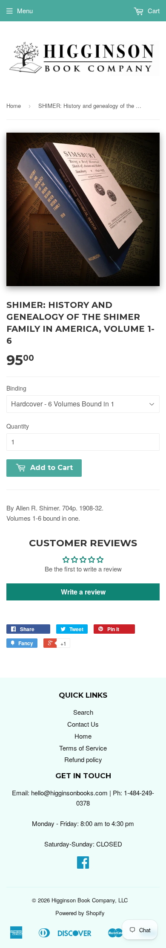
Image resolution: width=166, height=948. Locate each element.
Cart (153, 10)
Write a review (83, 592)
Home (13, 105)
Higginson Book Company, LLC (90, 900)
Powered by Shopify (80, 913)
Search (83, 711)
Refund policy (83, 759)
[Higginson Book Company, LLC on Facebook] (83, 864)
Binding (16, 388)
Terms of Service (83, 747)
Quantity (17, 426)
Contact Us (83, 723)
